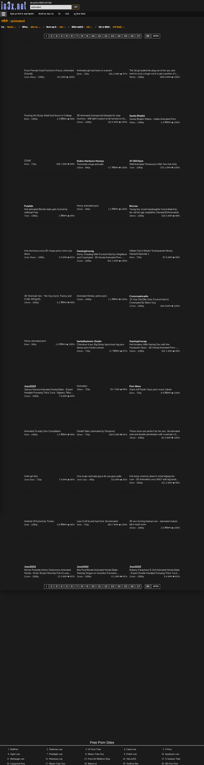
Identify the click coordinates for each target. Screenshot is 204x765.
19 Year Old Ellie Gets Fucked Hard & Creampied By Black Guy (149, 301)
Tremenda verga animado (90, 164)
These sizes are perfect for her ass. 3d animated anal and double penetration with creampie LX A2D (154, 433)
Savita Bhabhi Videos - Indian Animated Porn (152, 119)
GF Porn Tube (94, 749)
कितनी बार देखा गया (46, 14)
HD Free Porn (171, 763)
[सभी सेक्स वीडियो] (3, 14)
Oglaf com (15, 754)
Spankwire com (172, 754)
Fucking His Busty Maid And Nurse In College (48, 115)
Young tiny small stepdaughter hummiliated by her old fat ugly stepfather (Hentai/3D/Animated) (154, 211)
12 (105, 36)
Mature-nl (92, 763)
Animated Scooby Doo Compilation (42, 431)
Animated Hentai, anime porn (92, 296)
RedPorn (14, 749)
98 (147, 36)
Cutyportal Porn (17, 763)
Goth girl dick (31, 476)
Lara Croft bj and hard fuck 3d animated (97, 521)
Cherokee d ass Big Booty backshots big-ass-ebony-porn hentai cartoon (101, 346)
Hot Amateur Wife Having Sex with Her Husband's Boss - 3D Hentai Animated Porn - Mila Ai (152, 346)
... (143, 36)
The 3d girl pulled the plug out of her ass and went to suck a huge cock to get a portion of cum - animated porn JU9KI (154, 72)
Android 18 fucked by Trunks (39, 521)
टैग (59, 14)
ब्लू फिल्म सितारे (79, 14)
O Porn (168, 749)
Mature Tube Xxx (96, 754)
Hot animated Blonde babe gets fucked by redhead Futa (46, 211)
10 (92, 36)
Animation (82, 386)
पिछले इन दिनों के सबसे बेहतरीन (22, 14)
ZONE (27, 160)
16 (132, 36)
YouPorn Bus (132, 763)
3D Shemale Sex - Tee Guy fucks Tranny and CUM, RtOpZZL (47, 297)
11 (99, 36)
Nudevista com (55, 749)
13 (112, 36)
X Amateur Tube (172, 759)
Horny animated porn (88, 205)
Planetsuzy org (55, 759)
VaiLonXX (131, 759)
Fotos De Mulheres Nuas (99, 759)
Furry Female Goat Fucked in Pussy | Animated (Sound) (49, 72)
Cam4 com (131, 749)
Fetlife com (131, 754)
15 (125, 36)
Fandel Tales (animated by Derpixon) (96, 431)
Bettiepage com (17, 759)
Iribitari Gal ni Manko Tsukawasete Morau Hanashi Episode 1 (150, 252)
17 (138, 36)
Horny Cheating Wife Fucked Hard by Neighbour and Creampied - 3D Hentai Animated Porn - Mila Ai (102, 256)
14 (118, 36)
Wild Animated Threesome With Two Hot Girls (153, 164)
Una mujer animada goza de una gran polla (99, 476)
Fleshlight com (55, 754)
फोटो (67, 14)
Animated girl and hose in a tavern (94, 70)
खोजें (75, 7)
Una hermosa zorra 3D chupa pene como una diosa (48, 252)
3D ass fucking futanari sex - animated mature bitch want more (153, 523)
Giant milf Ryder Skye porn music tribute (150, 389)
